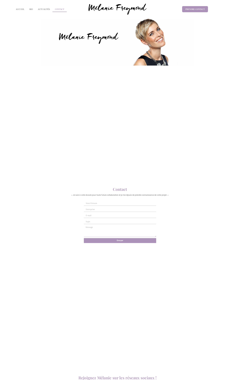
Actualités (44, 9)
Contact (59, 9)
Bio (31, 9)
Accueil (20, 9)
